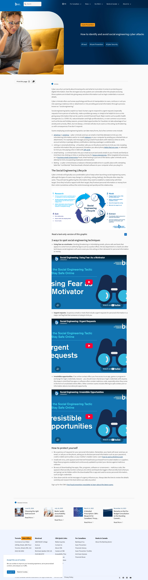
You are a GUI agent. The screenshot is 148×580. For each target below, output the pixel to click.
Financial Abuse (80, 557)
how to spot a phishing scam (112, 457)
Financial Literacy (80, 548)
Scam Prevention (80, 545)
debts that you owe (111, 147)
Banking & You (80, 542)
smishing (65, 135)
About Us (126, 4)
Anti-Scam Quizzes (81, 554)
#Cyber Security (112, 44)
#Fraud (84, 44)
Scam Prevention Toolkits (83, 551)
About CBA (58, 548)
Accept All (11, 572)
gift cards (87, 150)
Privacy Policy (68, 577)
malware (88, 137)
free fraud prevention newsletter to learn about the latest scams (90, 484)
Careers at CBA (60, 551)
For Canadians (75, 4)
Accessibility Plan (60, 554)
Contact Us (58, 545)
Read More (29, 517)
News (87, 4)
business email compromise (67, 157)
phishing (57, 135)
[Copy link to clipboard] (33, 81)
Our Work (98, 4)
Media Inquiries (60, 542)
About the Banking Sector (103, 542)
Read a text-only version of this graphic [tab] (69, 234)
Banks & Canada (112, 4)
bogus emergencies (100, 155)
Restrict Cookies (22, 572)
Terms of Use (58, 577)
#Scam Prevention (96, 44)
